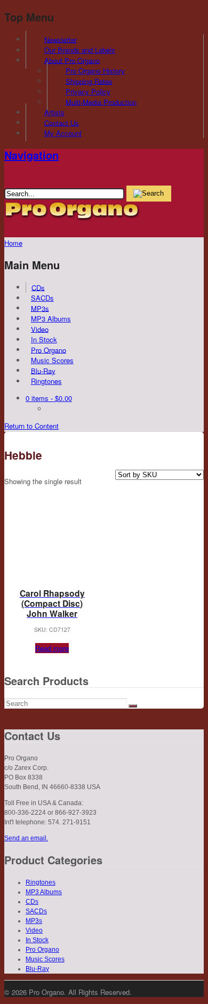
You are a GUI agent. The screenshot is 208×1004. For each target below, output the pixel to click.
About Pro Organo (72, 60)
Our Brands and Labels (79, 50)
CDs (38, 287)
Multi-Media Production (101, 102)
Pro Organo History (95, 71)
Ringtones (46, 381)
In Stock (44, 339)
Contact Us (61, 122)
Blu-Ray (43, 370)
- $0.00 (49, 398)
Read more (52, 648)
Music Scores (52, 360)
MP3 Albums (51, 319)
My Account (63, 133)
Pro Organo (48, 349)
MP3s (40, 308)
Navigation (31, 155)
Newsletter (60, 39)
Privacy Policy (88, 91)
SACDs (42, 298)
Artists (54, 112)
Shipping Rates (89, 81)
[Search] (133, 706)
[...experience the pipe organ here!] (72, 218)
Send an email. (26, 838)
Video (40, 329)
